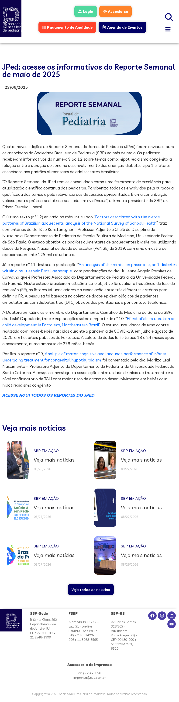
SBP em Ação (46, 450)
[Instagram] (162, 615)
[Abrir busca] (169, 16)
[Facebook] (152, 615)
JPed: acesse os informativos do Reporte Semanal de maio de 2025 (88, 70)
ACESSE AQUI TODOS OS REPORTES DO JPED (48, 395)
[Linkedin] (171, 615)
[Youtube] (171, 624)
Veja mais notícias (34, 427)
